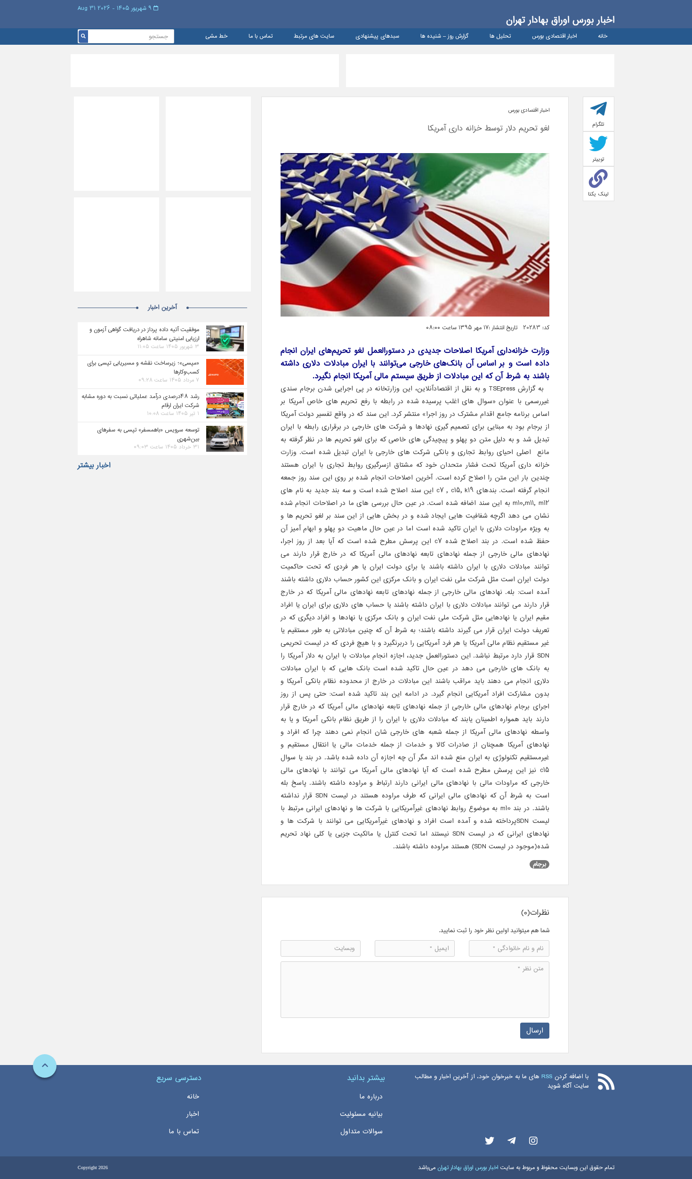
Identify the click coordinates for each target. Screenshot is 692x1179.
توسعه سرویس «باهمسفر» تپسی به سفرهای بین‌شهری (148, 434)
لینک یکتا (598, 194)
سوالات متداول (361, 1131)
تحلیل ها (500, 36)
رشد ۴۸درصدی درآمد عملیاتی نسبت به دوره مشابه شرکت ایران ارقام (140, 400)
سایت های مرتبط (314, 36)
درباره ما (371, 1096)
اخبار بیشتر (94, 465)
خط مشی (216, 36)
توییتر (598, 159)
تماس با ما (261, 36)
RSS (546, 1076)
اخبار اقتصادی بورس (554, 36)
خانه (602, 36)
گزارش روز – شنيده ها (444, 36)
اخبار (192, 1114)
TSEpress (502, 388)
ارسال (534, 1030)
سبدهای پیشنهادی (377, 36)
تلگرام (598, 124)
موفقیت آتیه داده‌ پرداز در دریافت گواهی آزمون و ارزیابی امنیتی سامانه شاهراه (144, 334)
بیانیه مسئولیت (361, 1114)
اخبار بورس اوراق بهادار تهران (560, 20)
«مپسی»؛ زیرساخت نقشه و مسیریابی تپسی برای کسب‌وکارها (143, 367)
